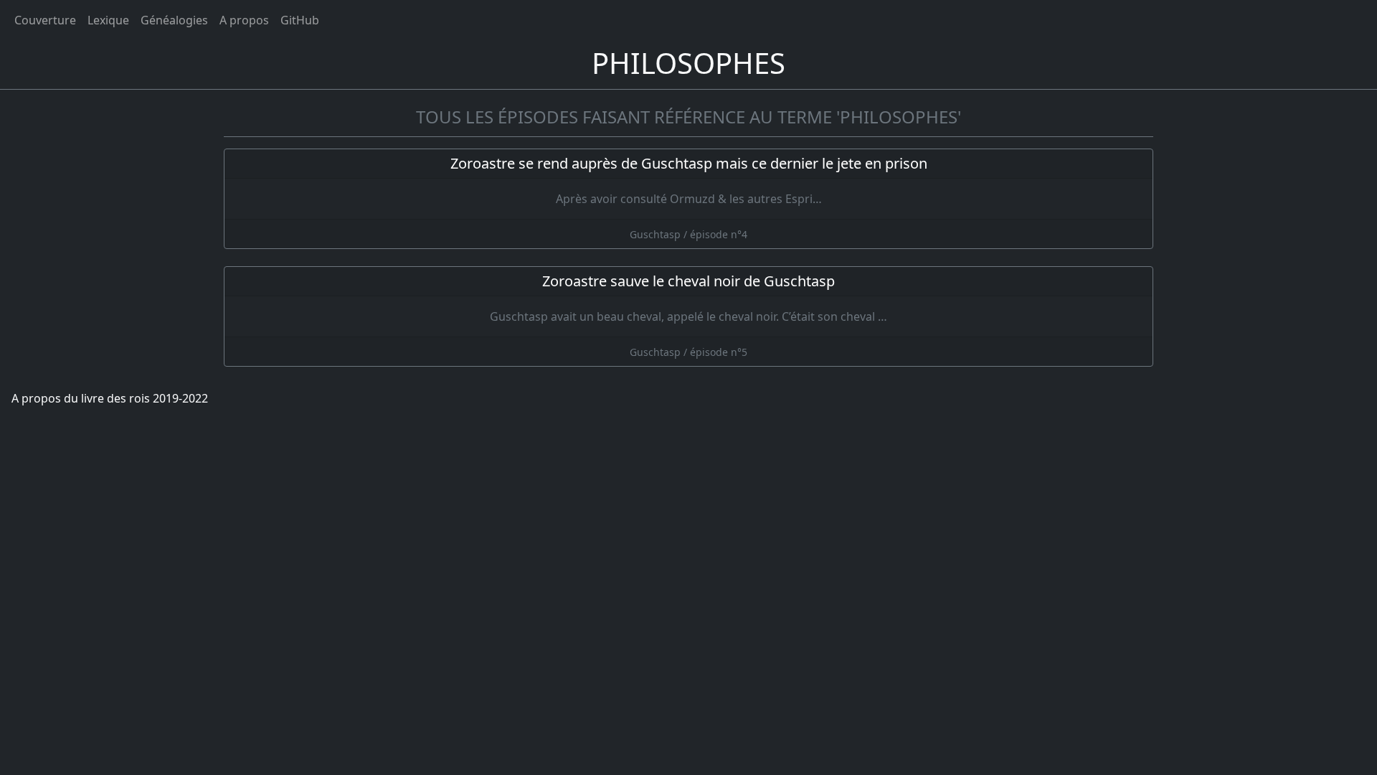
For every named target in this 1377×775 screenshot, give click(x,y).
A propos (244, 20)
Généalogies (174, 20)
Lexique (108, 20)
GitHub (299, 20)
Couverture (45, 20)
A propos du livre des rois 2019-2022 (109, 398)
